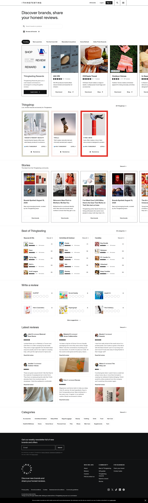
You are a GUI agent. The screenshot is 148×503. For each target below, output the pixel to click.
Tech (107, 424)
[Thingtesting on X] (112, 490)
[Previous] (19, 70)
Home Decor (49, 424)
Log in (102, 3)
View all (49, 238)
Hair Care (110, 419)
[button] (25, 335)
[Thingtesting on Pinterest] (124, 490)
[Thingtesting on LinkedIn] (120, 490)
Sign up (109, 3)
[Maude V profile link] (96, 335)
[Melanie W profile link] (61, 335)
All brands (93, 3)
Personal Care (61, 424)
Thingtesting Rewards (34, 76)
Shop (69, 92)
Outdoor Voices (33, 366)
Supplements (98, 424)
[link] (38, 295)
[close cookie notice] (145, 500)
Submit (60, 448)
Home (40, 424)
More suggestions (72, 320)
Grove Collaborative (70, 336)
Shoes (78, 424)
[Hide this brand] (77, 47)
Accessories (27, 419)
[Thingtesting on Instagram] (109, 490)
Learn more (34, 92)
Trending (26, 42)
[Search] (117, 3)
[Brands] (32, 3)
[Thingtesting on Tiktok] (116, 490)
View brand (58, 92)
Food (101, 419)
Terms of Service (45, 452)
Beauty (78, 419)
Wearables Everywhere (69, 42)
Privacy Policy (35, 454)
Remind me (36, 152)
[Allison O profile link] (96, 364)
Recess (77, 380)
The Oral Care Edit (51, 42)
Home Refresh (84, 42)
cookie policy (113, 500)
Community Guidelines (55, 452)
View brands (35, 218)
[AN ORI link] (64, 59)
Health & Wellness (28, 424)
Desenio (102, 336)
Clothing (86, 419)
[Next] (128, 70)
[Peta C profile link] (61, 380)
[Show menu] (123, 3)
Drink (94, 419)
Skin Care (87, 424)
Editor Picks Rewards (99, 42)
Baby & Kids (54, 419)
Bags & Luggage (67, 419)
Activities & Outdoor (41, 419)
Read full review (28, 355)
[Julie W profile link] (25, 335)
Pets (71, 424)
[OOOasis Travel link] (94, 59)
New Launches (37, 42)
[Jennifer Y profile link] (25, 364)
